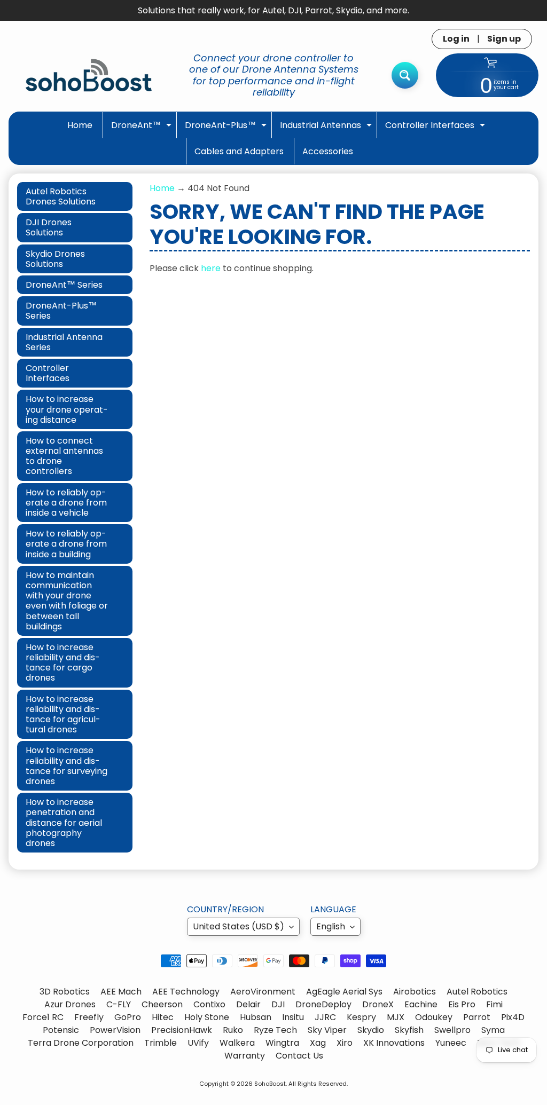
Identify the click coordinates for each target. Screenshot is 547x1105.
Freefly (89, 1017)
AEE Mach (121, 991)
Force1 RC (43, 1017)
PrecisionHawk (181, 1030)
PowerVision (115, 1030)
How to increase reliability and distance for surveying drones (66, 765)
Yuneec (450, 1043)
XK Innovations (394, 1043)
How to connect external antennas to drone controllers (64, 456)
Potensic (61, 1030)
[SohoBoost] (89, 75)
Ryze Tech (275, 1030)
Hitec (163, 1017)
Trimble (160, 1043)
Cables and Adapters (239, 151)
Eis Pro (461, 1004)
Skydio (370, 1030)
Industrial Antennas (327, 128)
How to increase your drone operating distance (67, 409)
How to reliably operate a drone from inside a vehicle (66, 502)
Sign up (504, 39)
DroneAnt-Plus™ (227, 128)
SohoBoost (270, 1083)
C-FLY (118, 1004)
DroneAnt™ (142, 128)
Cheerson (162, 1004)
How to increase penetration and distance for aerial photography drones (64, 822)
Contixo (209, 1004)
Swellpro (452, 1030)
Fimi (494, 1004)
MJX (395, 1017)
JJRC (325, 1017)
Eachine (420, 1004)
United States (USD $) (238, 926)
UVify (198, 1043)
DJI (278, 1004)
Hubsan (255, 1017)
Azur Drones (70, 1004)
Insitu (293, 1017)
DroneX (378, 1004)
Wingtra (282, 1043)
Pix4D (513, 1017)
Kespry (361, 1017)
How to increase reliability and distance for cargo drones (63, 662)
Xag (318, 1043)
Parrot (476, 1017)
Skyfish (409, 1030)
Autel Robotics (477, 991)
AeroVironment (262, 991)
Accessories (327, 151)
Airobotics (414, 991)
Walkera (237, 1043)
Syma (493, 1030)
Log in (456, 39)
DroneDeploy (323, 1004)
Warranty (244, 1055)
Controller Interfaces (436, 128)
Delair (248, 1004)
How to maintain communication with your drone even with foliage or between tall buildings (67, 601)
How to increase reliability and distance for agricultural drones (63, 714)
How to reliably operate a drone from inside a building (66, 543)
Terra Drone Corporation (81, 1043)
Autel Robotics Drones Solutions (61, 196)
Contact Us (299, 1055)
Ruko (233, 1030)
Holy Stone (206, 1017)
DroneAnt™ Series (64, 285)
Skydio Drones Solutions (55, 259)
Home (79, 125)
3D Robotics (65, 991)
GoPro (127, 1017)
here (211, 268)
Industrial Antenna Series (64, 342)
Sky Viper (327, 1030)
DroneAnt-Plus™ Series (61, 310)
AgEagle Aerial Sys (344, 991)
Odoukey (433, 1017)
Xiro (345, 1043)
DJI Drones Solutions (49, 227)
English (330, 926)
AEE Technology (186, 991)
